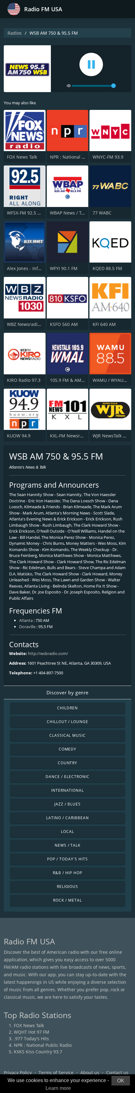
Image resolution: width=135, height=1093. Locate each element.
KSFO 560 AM (64, 324)
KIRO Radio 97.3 (23, 380)
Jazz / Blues (67, 804)
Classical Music (67, 735)
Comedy (68, 749)
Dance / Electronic (67, 776)
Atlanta (26, 620)
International (67, 790)
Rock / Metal (67, 900)
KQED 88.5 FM (107, 268)
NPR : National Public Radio (79, 157)
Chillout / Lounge (67, 721)
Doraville (27, 626)
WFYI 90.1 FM (64, 268)
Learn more (58, 1088)
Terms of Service (56, 1073)
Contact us (117, 1073)
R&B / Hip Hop (67, 872)
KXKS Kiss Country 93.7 (38, 1052)
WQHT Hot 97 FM (31, 1032)
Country (68, 763)
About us (89, 1073)
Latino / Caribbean (67, 817)
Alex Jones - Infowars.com (34, 268)
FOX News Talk (22, 157)
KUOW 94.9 (18, 436)
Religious (67, 886)
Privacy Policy (18, 1073)
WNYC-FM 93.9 (108, 157)
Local (67, 831)
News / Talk (68, 845)
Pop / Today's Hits (67, 859)
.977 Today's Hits (31, 1038)
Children (67, 708)
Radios (15, 33)
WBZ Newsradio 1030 (29, 324)
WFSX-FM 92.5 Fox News (32, 213)
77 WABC (102, 213)
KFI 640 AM (104, 324)
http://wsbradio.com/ (48, 653)
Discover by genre (67, 692)
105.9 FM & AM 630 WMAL (77, 380)
